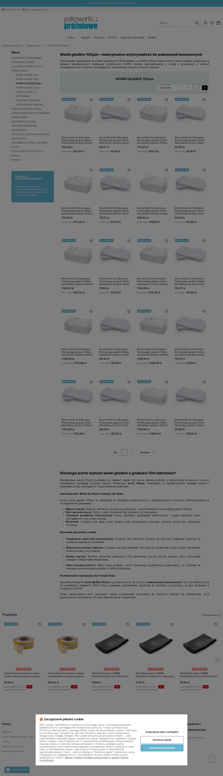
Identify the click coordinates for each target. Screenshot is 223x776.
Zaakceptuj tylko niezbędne (162, 731)
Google (59, 735)
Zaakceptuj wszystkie (162, 747)
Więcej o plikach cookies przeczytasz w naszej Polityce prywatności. (83, 759)
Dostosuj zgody (162, 739)
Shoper (68, 735)
